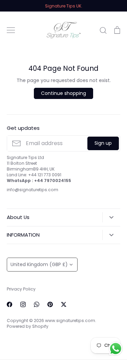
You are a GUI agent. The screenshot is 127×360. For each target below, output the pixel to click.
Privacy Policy (21, 289)
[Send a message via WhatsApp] (116, 349)
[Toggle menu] (10, 30)
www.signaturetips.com (70, 320)
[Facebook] (9, 304)
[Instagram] (23, 304)
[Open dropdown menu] (111, 217)
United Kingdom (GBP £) (39, 264)
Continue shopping (63, 93)
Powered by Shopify (27, 326)
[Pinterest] (50, 304)
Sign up (103, 143)
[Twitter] (63, 304)
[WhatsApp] (36, 304)
